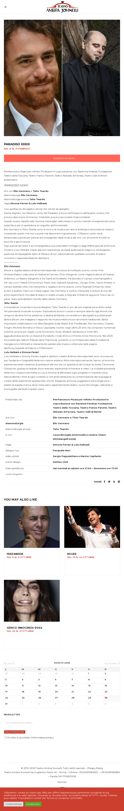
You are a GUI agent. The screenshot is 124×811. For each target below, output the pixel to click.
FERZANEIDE (19, 555)
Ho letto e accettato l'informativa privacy (30, 737)
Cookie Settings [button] (13, 804)
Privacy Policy (95, 768)
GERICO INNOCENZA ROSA (24, 629)
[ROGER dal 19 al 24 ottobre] (92, 527)
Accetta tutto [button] (33, 804)
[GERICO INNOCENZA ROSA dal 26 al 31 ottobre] (32, 601)
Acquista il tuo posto (64, 158)
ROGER (80, 555)
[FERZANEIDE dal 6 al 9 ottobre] (32, 527)
